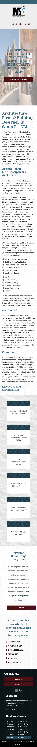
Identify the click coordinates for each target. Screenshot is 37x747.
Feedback (18, 679)
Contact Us (18, 684)
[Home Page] (19, 12)
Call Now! (21, 607)
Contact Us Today (18, 79)
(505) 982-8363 (20, 23)
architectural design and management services (19, 596)
